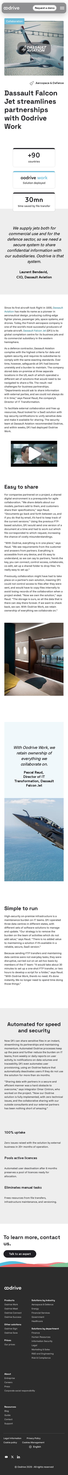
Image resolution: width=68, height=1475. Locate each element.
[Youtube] (6, 1457)
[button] (34, 454)
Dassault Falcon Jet (34, 330)
